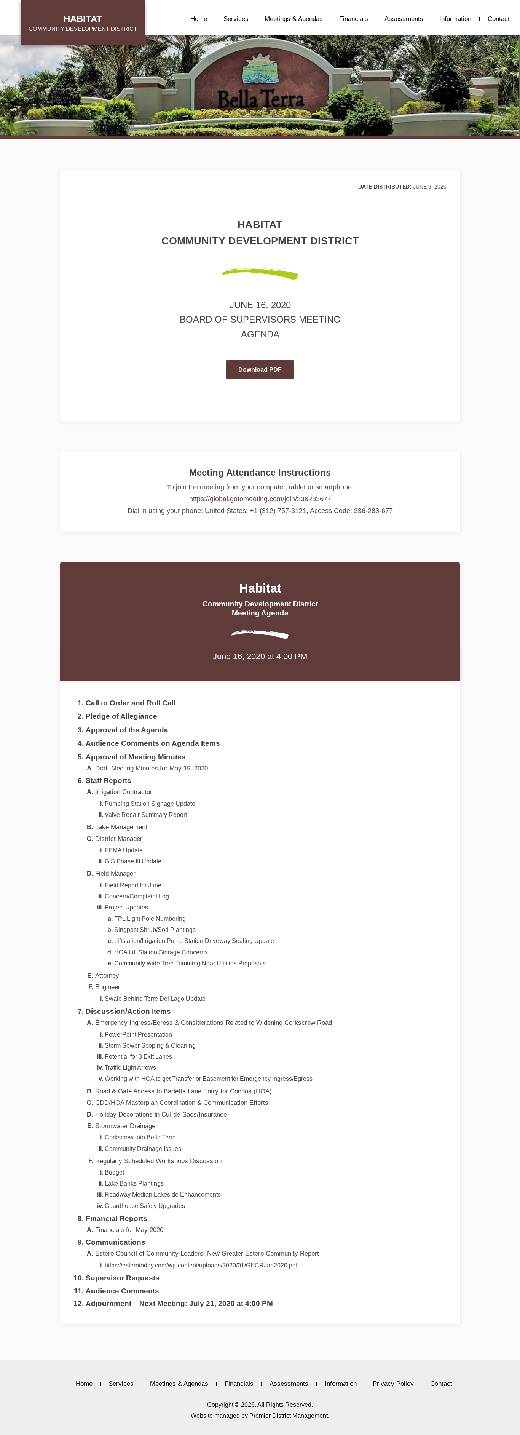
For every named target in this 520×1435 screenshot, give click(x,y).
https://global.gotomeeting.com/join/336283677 (260, 499)
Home (198, 19)
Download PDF (260, 369)
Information (455, 19)
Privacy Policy (393, 1384)
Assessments (403, 19)
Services (236, 19)
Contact (499, 19)
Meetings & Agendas (294, 19)
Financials (353, 19)
